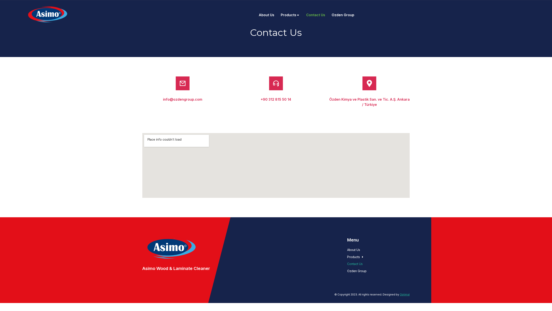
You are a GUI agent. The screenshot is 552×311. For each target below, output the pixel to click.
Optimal (405, 294)
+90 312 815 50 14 (276, 99)
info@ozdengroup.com (182, 99)
